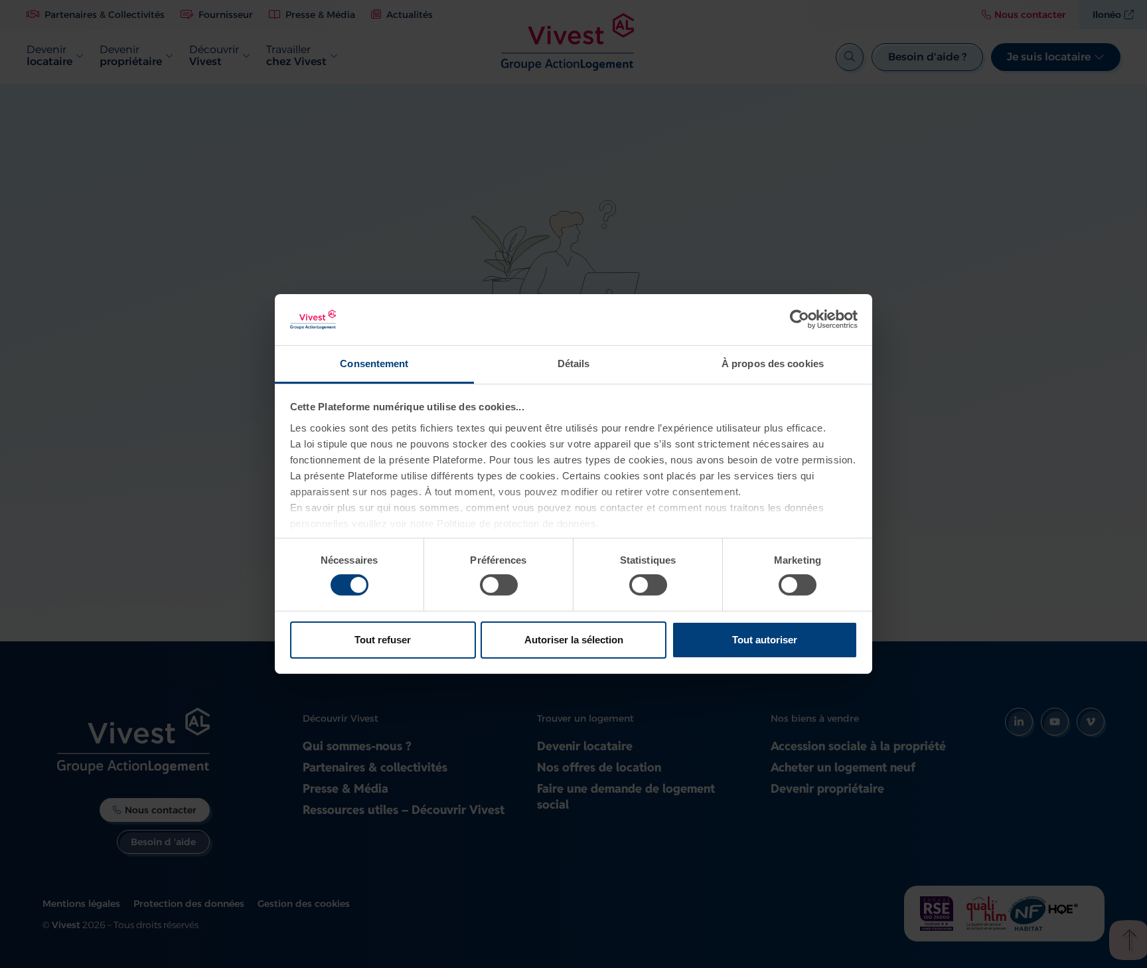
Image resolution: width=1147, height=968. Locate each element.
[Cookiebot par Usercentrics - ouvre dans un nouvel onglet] (799, 319)
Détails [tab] (574, 363)
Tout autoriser (764, 639)
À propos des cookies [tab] (773, 363)
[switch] (499, 585)
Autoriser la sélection (573, 639)
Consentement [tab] (374, 363)
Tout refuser (382, 639)
